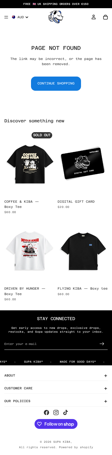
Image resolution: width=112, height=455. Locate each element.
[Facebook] (46, 412)
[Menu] (6, 17)
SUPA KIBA (61, 441)
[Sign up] (102, 344)
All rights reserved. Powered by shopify (56, 447)
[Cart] (105, 17)
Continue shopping (56, 83)
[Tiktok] (65, 412)
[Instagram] (56, 412)
